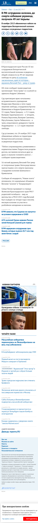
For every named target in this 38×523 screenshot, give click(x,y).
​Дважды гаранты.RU (11, 431)
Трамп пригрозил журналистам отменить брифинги (18, 381)
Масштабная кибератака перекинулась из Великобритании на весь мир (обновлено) (18, 342)
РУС (30, 3)
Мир (10, 9)
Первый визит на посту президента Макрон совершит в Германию (16, 360)
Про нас (4, 439)
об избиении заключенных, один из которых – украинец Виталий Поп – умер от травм (18, 80)
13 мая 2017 (17, 9)
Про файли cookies (8, 519)
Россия (6, 241)
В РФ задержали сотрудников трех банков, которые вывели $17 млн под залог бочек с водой (18, 231)
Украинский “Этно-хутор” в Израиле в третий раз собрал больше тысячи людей (18, 371)
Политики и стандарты (9, 448)
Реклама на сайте (8, 442)
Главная (4, 9)
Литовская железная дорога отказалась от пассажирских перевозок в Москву (19, 391)
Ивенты (4, 444)
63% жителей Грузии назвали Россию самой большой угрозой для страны (17, 221)
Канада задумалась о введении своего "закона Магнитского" (17, 422)
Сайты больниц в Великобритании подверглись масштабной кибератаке (17, 400)
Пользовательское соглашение (12, 451)
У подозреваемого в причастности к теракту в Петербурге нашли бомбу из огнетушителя (17, 411)
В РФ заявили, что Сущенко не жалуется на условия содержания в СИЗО (19, 213)
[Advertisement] (19, 261)
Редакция (5, 446)
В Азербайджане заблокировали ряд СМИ (19, 352)
